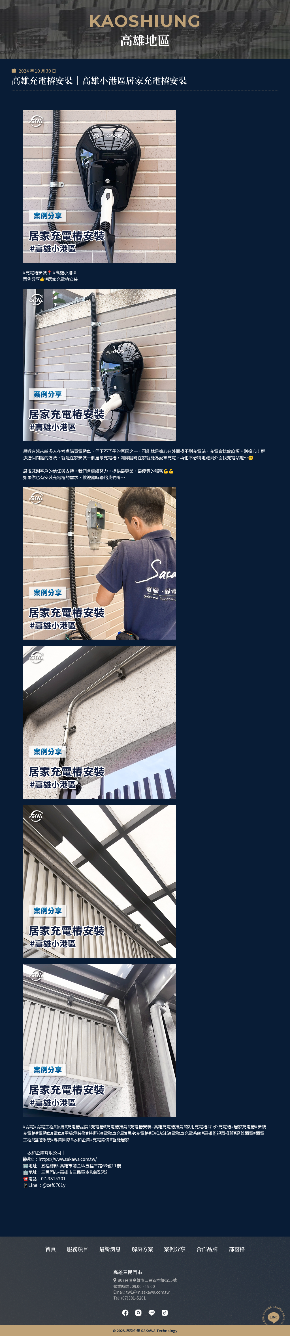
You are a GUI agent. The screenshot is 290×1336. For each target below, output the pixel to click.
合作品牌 (207, 1249)
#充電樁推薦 (115, 1126)
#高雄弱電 (243, 1133)
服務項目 (77, 1249)
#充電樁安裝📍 (37, 272)
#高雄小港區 (65, 272)
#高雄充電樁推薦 (167, 1126)
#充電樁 (96, 1126)
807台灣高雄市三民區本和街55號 (147, 1280)
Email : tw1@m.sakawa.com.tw (141, 1292)
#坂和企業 (80, 1139)
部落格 (237, 1249)
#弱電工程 (44, 1126)
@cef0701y (53, 1185)
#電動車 (43, 1133)
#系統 (59, 1126)
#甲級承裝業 (74, 1133)
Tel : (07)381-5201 (129, 1298)
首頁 (50, 1249)
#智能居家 (119, 1139)
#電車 (56, 1133)
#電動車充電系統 (185, 1133)
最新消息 (110, 1249)
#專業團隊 (61, 1139)
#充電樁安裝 (139, 1126)
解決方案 (142, 1249)
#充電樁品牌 (76, 1126)
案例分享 (174, 1249)
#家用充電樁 (195, 1126)
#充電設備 (100, 1139)
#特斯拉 (93, 1133)
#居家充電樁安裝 (61, 279)
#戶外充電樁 (219, 1126)
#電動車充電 (113, 1133)
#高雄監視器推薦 (217, 1133)
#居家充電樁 (243, 1126)
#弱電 (28, 1126)
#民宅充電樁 (137, 1133)
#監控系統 (41, 1139)
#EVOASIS (159, 1133)
